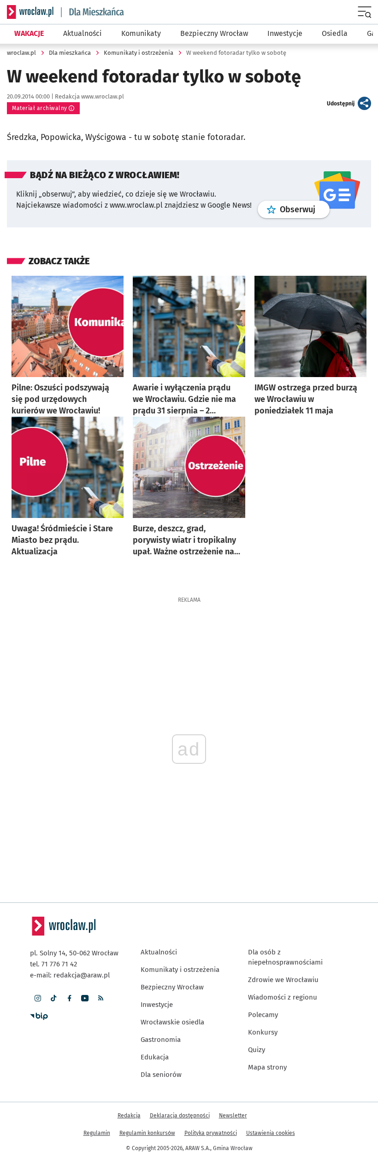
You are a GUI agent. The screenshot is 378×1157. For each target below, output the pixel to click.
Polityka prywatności (210, 1133)
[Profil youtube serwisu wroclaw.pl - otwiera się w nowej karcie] (85, 998)
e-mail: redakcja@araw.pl (70, 975)
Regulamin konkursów (147, 1133)
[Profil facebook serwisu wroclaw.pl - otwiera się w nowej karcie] (69, 998)
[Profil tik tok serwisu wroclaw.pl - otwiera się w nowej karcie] (53, 998)
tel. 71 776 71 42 (53, 964)
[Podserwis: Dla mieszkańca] (92, 12)
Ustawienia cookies (270, 1133)
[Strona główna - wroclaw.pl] (30, 12)
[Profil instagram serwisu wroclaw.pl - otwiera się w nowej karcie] (38, 998)
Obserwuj (305, 209)
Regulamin (96, 1133)
